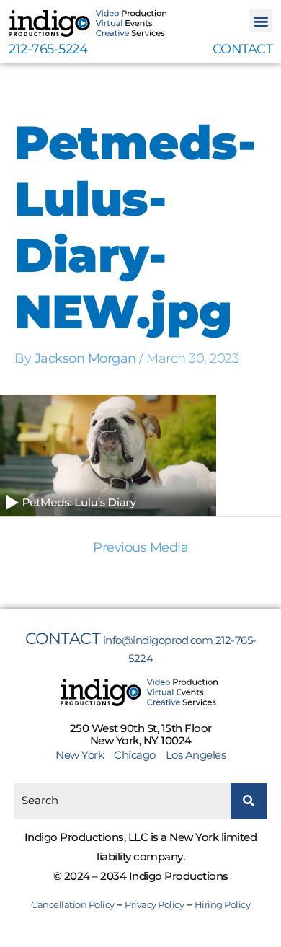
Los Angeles (196, 755)
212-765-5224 (48, 49)
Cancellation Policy (73, 904)
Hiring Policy (223, 904)
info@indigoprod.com (158, 640)
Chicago (135, 755)
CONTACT (243, 49)
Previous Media (140, 547)
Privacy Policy (154, 904)
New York (83, 755)
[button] (261, 20)
